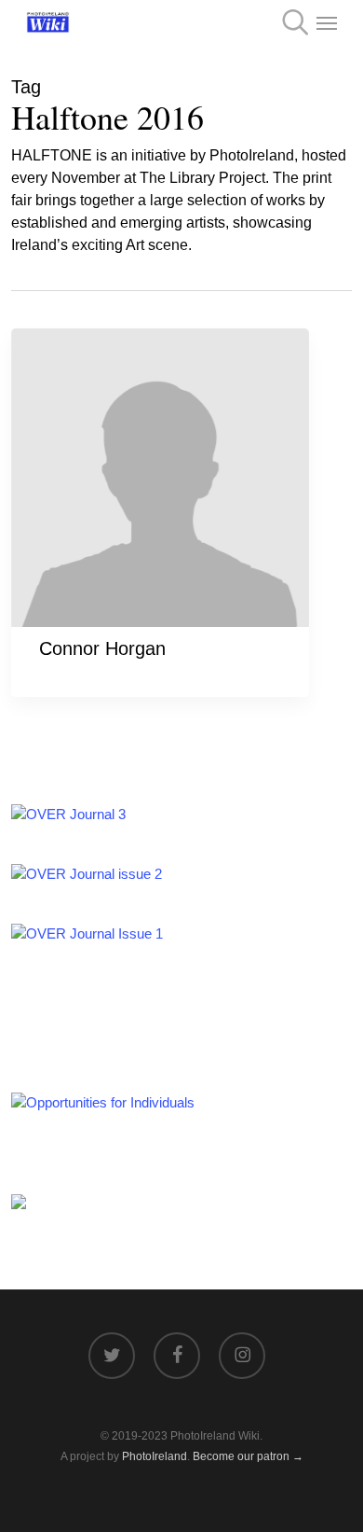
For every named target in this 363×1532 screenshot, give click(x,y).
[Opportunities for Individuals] (103, 1102)
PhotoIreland (154, 1456)
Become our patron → (248, 1456)
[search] (289, 22)
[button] (326, 22)
